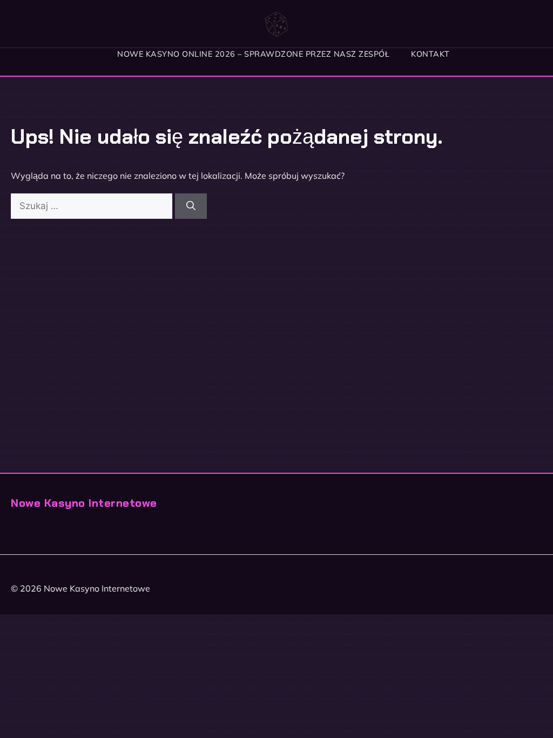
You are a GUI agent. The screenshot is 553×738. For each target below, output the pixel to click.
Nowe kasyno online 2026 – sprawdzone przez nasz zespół (253, 54)
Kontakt (430, 54)
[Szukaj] (191, 206)
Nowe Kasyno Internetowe (84, 502)
